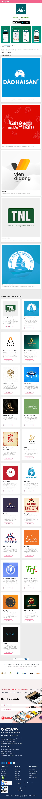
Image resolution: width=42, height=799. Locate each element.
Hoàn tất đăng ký (21, 26)
